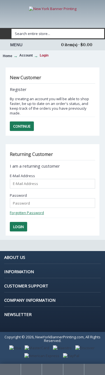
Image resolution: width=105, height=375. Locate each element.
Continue (22, 126)
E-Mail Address (22, 175)
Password (18, 195)
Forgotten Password (27, 212)
